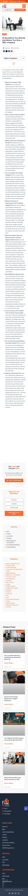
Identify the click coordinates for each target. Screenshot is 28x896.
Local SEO (9, 593)
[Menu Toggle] (24, 6)
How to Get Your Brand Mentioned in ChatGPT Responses (11, 698)
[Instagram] (15, 893)
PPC (7, 595)
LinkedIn (8, 592)
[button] (4, 51)
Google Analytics (10, 586)
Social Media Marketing (12, 599)
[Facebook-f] (9, 893)
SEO (4, 34)
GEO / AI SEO (10, 582)
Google (8, 584)
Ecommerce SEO (11, 577)
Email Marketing (10, 578)
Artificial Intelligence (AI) (12, 563)
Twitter (8, 601)
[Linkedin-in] (12, 893)
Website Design (10, 603)
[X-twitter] (19, 893)
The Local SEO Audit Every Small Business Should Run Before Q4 (12, 657)
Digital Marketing (10, 573)
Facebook (9, 580)
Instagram (9, 590)
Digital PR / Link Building (13, 575)
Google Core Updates (12, 588)
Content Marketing (11, 567)
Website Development (12, 605)
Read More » (9, 663)
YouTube (8, 607)
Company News (10, 565)
